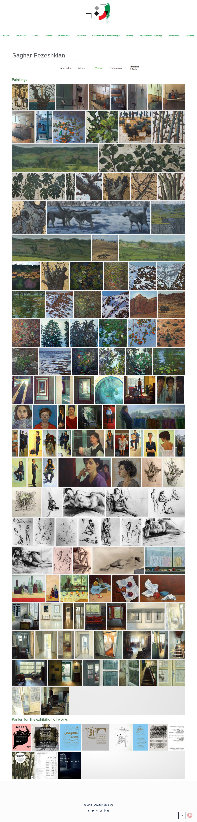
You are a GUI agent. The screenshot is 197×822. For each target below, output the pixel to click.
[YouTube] (97, 810)
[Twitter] (92, 810)
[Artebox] (98, 15)
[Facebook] (88, 810)
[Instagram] (101, 810)
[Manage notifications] (189, 815)
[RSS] (108, 810)
